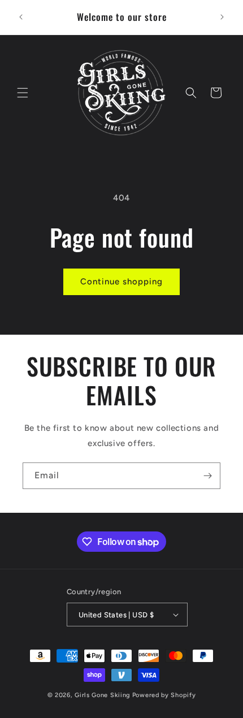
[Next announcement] (222, 17)
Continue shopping (121, 281)
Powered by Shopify (164, 695)
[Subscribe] (207, 475)
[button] (22, 92)
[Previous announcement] (20, 17)
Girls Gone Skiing (103, 695)
